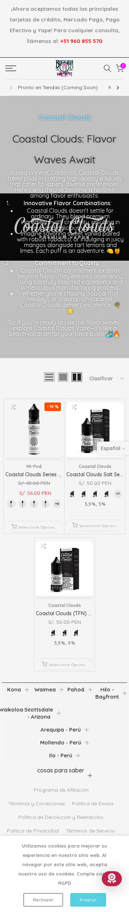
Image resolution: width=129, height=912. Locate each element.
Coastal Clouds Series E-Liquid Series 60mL (55, 474)
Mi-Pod (34, 466)
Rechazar (43, 899)
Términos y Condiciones (36, 803)
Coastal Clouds (95, 466)
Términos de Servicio (90, 830)
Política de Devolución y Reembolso (61, 817)
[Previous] (11, 88)
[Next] (117, 88)
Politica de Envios (93, 803)
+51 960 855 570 (81, 41)
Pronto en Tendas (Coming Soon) (58, 87)
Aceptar (88, 899)
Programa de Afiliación (61, 790)
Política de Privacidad (33, 830)
